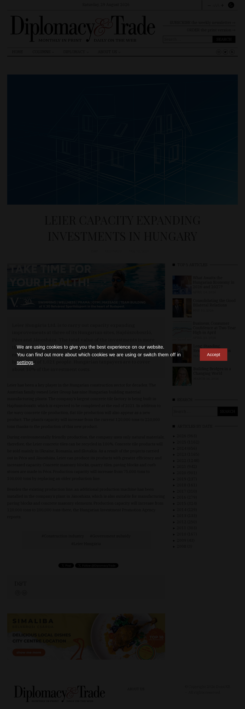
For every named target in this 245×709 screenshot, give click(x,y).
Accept (213, 354)
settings (25, 362)
